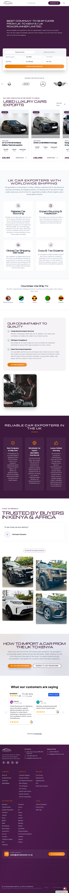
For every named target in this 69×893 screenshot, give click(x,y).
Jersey (20, 815)
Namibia (20, 826)
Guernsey (4, 812)
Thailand (20, 836)
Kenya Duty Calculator (42, 786)
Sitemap (46, 887)
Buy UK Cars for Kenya (20, 666)
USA (3, 842)
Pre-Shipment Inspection (26, 780)
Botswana (21, 804)
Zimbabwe (5, 844)
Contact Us (54, 3)
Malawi (4, 820)
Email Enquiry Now (56, 854)
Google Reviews (6, 778)
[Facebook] (3, 762)
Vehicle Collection (24, 794)
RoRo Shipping (23, 783)
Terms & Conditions (41, 804)
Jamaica (4, 815)
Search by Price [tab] (19, 52)
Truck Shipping (23, 786)
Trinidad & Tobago (7, 839)
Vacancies (5, 780)
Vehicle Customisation (25, 796)
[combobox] (34, 57)
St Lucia (4, 834)
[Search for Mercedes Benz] (43, 84)
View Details (20, 157)
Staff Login (39, 809)
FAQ (37, 783)
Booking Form (40, 778)
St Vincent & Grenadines (25, 834)
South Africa (5, 831)
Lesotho (20, 818)
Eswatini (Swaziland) (7, 809)
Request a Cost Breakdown (47, 666)
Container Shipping (24, 775)
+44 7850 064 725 (32, 755)
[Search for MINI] (60, 84)
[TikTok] (17, 762)
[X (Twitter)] (12, 762)
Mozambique (5, 826)
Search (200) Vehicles (34, 66)
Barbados (4, 804)
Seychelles (21, 828)
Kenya (3, 818)
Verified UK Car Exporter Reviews (34, 550)
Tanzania (4, 836)
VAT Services (22, 788)
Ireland (20, 812)
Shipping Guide (40, 780)
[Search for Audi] (26, 84)
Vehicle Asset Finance (25, 791)
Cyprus (20, 807)
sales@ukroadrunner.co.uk (34, 758)
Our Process (39, 775)
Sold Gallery (5, 783)
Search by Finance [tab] (49, 52)
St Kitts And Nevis (23, 831)
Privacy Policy (40, 807)
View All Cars (61, 104)
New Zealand (5, 828)
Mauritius (20, 823)
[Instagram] (8, 762)
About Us (4, 775)
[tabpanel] (34, 61)
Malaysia (20, 820)
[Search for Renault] (9, 84)
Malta (3, 823)
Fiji (19, 809)
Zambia (20, 842)
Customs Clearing (24, 778)
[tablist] (34, 52)
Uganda (20, 839)
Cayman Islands (6, 807)
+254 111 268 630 (54, 751)
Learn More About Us (17, 364)
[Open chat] (64, 888)
